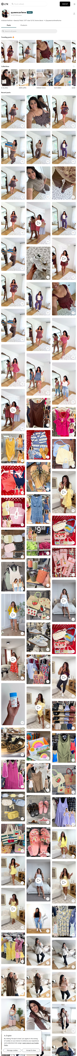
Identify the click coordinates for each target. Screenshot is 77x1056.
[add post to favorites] (22, 125)
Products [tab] (24, 25)
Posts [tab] (9, 25)
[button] (74, 4)
